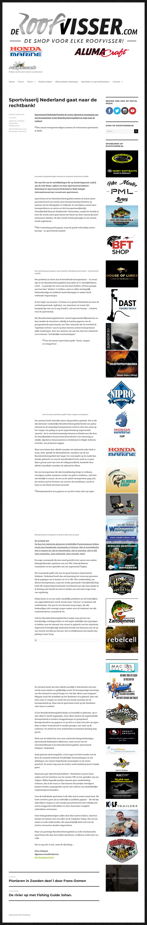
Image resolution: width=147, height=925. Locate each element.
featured (18, 129)
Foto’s (30, 82)
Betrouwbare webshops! (66, 82)
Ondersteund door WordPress (20, 915)
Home (12, 82)
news (24, 129)
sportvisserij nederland (17, 131)
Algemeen (13, 121)
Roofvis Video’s (45, 82)
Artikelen (20, 121)
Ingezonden (13, 123)
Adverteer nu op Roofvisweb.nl (95, 82)
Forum (21, 82)
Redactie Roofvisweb (16, 114)
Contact (116, 82)
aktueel (12, 129)
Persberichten (14, 126)
